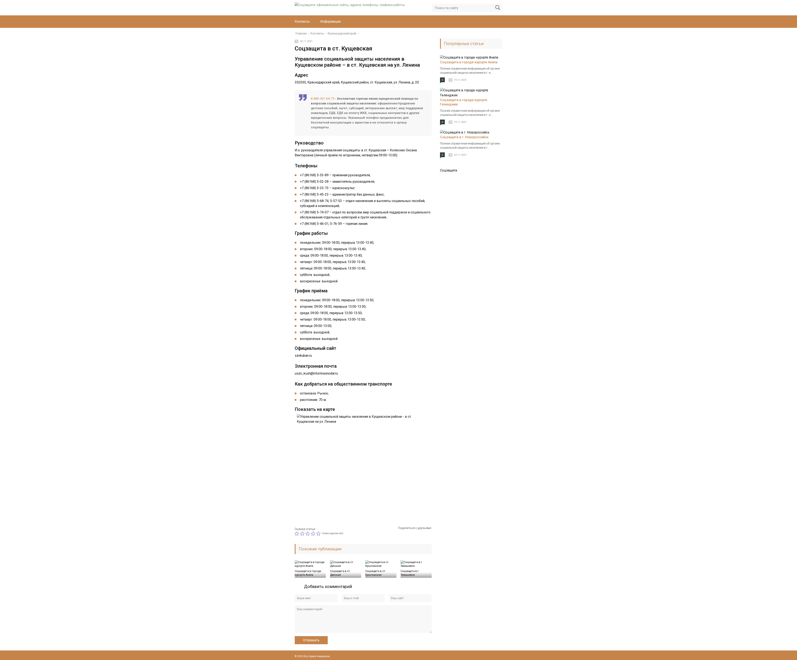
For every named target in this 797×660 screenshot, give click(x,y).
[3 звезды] (308, 533)
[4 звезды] (313, 533)
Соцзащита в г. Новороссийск (464, 137)
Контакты (302, 21)
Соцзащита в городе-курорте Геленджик (463, 102)
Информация (330, 21)
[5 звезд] (319, 533)
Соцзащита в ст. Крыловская (375, 572)
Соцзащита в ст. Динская (340, 572)
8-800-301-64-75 (322, 98)
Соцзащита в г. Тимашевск (410, 572)
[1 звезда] (297, 533)
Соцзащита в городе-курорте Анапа (308, 572)
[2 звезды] (303, 533)
